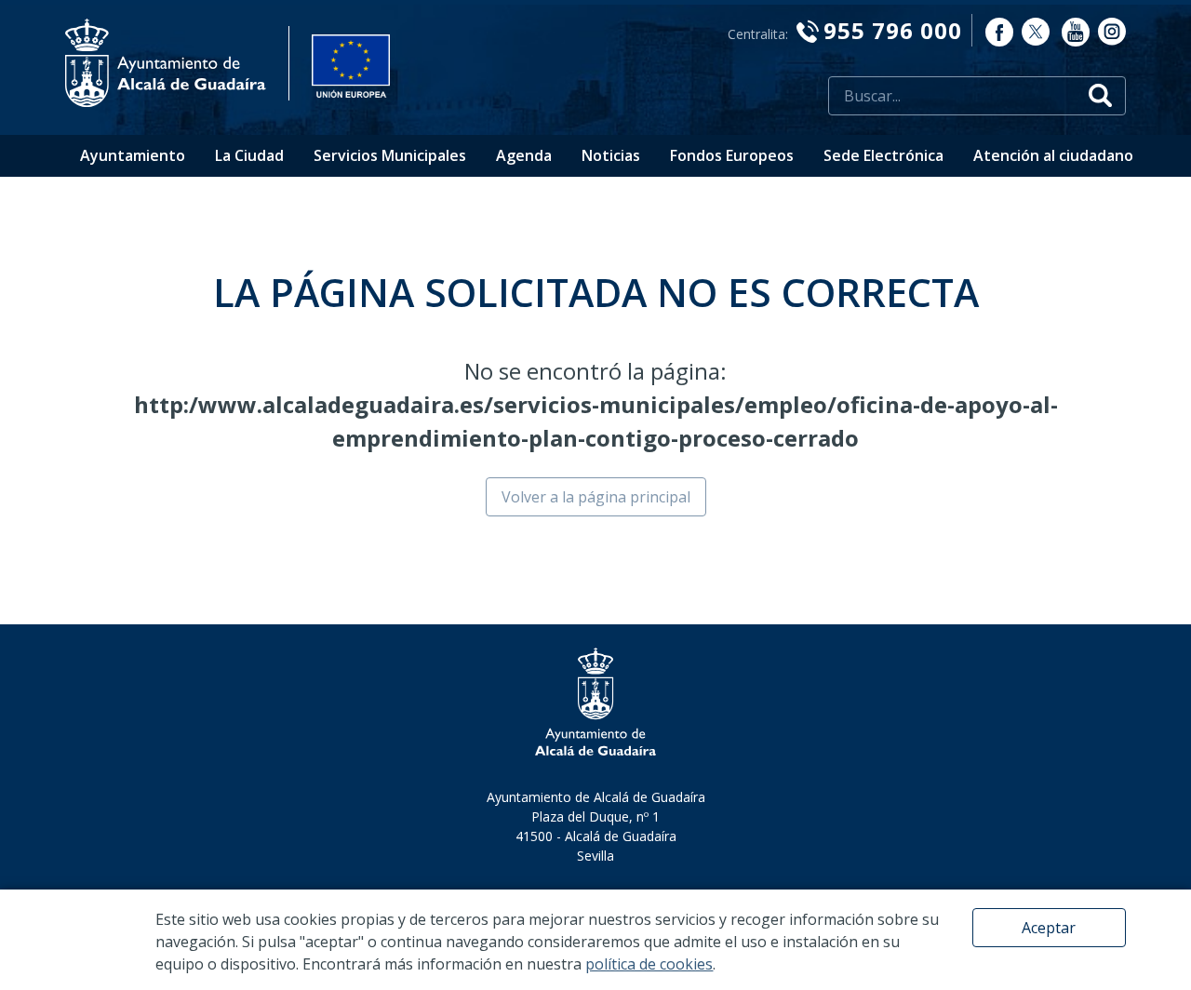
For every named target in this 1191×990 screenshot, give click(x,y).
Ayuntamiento (132, 155)
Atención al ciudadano (1053, 155)
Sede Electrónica (883, 155)
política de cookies (649, 964)
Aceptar (1049, 927)
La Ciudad (249, 155)
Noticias (611, 155)
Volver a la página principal (596, 497)
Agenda (524, 155)
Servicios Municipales (390, 155)
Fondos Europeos (732, 155)
